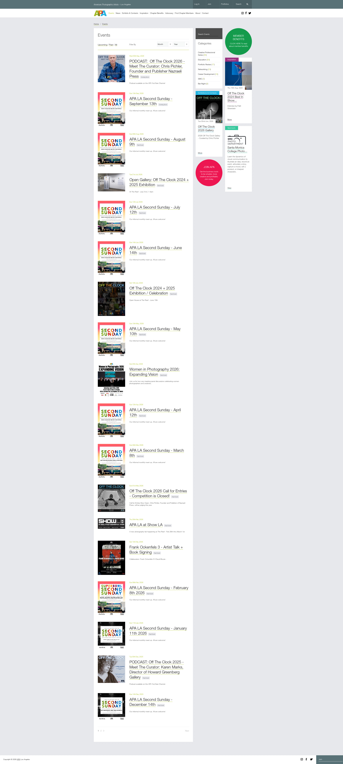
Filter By (132, 44)
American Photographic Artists (106, 4)
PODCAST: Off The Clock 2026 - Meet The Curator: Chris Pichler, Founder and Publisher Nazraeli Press (157, 68)
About (197, 13)
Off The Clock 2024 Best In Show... (236, 96)
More (230, 119)
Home (96, 24)
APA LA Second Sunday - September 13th (150, 101)
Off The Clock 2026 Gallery (206, 128)
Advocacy (169, 13)
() (204, 59)
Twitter (250, 13)
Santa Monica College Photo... (237, 149)
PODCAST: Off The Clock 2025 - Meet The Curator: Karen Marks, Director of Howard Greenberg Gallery (156, 669)
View (229, 188)
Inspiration (144, 13)
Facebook (246, 13)
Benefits (157, 13)
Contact (205, 13)
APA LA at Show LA (146, 524)
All (116, 44)
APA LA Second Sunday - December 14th (150, 702)
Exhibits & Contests (130, 13)
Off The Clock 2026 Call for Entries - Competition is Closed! (158, 493)
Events (111, 13)
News (118, 13)
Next (187, 731)
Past (111, 44)
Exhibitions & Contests (207, 93)
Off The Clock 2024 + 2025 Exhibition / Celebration (152, 290)
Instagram (242, 13)
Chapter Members (184, 13)
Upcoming (102, 44)
